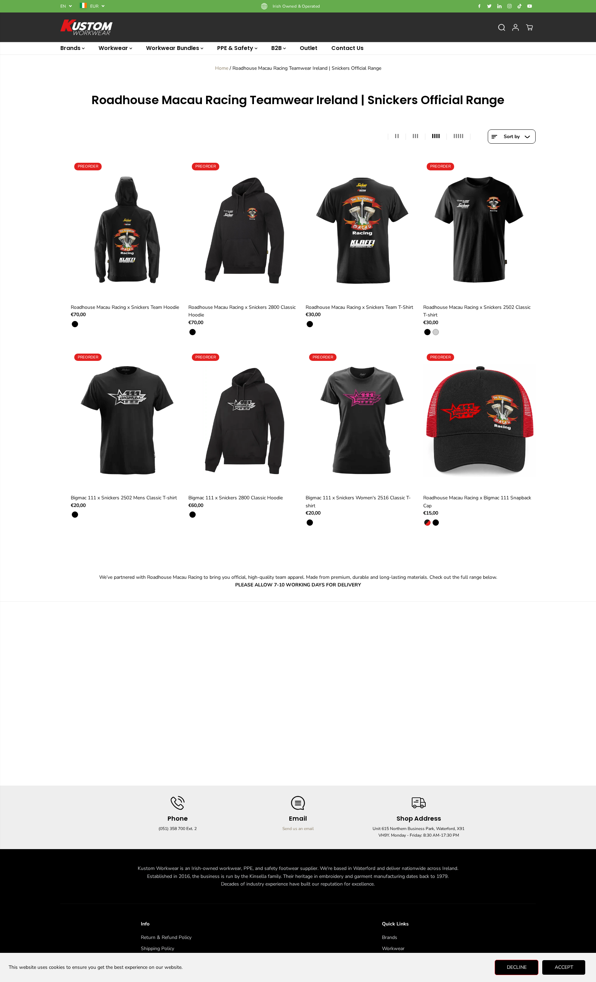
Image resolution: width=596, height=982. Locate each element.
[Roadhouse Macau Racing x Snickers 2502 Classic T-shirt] (479, 229)
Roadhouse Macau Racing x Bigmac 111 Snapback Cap (477, 501)
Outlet (308, 48)
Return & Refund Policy (166, 937)
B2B (277, 48)
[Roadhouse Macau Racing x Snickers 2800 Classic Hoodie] (244, 229)
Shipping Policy (157, 948)
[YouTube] (530, 6)
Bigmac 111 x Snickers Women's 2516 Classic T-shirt (358, 501)
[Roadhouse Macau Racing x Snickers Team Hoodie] (127, 229)
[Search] (501, 27)
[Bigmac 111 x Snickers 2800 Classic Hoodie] (244, 420)
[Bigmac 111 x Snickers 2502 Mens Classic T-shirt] (127, 420)
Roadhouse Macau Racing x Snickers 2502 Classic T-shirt (476, 311)
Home (221, 68)
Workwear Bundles (173, 48)
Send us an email (298, 828)
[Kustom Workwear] (86, 27)
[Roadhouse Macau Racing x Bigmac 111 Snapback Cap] (479, 420)
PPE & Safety (236, 48)
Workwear (114, 48)
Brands (71, 48)
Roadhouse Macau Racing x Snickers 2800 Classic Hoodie (242, 311)
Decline (517, 967)
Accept (564, 967)
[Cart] (529, 27)
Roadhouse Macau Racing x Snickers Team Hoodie (125, 307)
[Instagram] (509, 6)
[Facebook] (479, 6)
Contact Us (347, 48)
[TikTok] (520, 6)
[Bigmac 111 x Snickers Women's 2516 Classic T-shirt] (362, 420)
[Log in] (515, 27)
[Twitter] (489, 6)
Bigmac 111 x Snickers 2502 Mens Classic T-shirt (124, 497)
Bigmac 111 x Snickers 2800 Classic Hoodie (235, 497)
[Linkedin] (499, 6)
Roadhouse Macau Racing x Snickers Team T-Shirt (359, 307)
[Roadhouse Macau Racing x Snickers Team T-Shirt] (362, 229)
